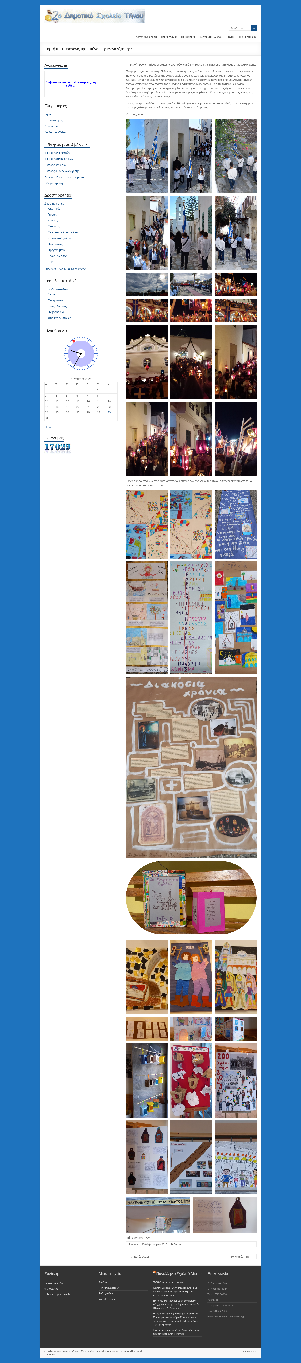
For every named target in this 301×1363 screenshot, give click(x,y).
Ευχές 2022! (139, 1256)
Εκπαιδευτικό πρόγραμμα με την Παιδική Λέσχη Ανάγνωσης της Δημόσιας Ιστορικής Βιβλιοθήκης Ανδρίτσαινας (176, 1304)
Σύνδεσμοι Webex (211, 36)
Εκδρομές (54, 226)
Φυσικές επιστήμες (59, 317)
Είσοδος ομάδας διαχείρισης (61, 171)
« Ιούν (47, 427)
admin (134, 1244)
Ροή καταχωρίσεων (109, 1287)
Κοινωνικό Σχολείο (59, 238)
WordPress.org (107, 1298)
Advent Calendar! (146, 36)
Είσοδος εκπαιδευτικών (58, 158)
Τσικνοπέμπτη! (241, 1256)
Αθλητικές (54, 208)
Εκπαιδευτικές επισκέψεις (63, 232)
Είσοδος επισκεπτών (57, 152)
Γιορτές (178, 1244)
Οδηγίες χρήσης (54, 183)
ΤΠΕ (51, 261)
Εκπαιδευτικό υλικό (56, 289)
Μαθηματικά (55, 300)
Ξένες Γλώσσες (57, 255)
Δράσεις (53, 220)
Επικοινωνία (169, 36)
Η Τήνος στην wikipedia (57, 1294)
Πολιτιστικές (55, 244)
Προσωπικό (188, 36)
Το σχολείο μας (247, 36)
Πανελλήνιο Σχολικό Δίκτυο (179, 1273)
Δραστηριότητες (54, 203)
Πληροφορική (56, 312)
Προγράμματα (56, 250)
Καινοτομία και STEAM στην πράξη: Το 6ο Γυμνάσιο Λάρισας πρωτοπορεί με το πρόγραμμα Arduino (175, 1291)
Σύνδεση (103, 1282)
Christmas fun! (250, 1351)
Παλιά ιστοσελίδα (53, 1283)
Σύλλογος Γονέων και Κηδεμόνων (65, 268)
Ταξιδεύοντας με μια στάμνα (168, 1282)
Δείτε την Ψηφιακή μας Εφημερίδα (64, 177)
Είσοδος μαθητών (55, 164)
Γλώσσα (53, 294)
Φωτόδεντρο (51, 1288)
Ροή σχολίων (106, 1293)
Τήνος (230, 36)
